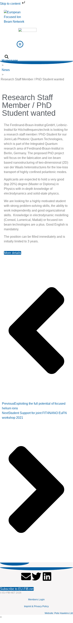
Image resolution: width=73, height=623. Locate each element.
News (6, 70)
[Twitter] (36, 576)
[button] (6, 57)
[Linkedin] (47, 576)
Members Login (36, 599)
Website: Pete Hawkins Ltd (59, 613)
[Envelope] (26, 576)
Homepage (10, 60)
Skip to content (10, 3)
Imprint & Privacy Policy (36, 606)
